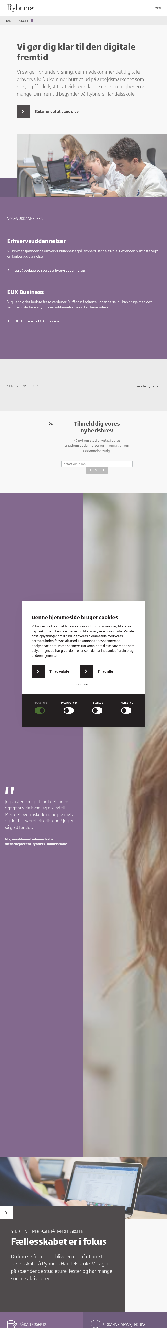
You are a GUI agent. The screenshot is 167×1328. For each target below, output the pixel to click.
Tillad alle (105, 671)
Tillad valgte (59, 671)
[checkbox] (40, 707)
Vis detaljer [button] (82, 684)
